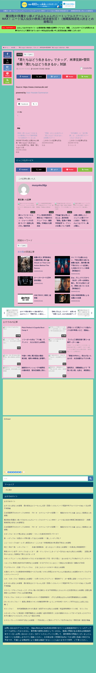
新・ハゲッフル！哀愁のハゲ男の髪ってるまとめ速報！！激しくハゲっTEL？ (32, 538)
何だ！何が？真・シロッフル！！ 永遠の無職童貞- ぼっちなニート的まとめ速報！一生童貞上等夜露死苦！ (45, 547)
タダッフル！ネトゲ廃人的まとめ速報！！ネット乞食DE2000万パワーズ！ (31, 534)
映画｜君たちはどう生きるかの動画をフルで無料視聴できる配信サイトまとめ (27, 135)
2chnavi (7, 419)
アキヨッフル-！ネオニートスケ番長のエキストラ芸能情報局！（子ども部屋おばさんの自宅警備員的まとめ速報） (46, 597)
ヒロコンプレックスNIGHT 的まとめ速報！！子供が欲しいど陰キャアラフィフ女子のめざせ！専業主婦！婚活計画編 (47, 620)
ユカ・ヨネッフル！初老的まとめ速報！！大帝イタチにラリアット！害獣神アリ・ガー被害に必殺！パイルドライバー (47, 579)
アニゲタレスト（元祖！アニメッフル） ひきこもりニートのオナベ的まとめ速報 (34, 567)
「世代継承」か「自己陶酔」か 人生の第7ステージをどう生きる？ (79, 135)
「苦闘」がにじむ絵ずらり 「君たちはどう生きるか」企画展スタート (53, 135)
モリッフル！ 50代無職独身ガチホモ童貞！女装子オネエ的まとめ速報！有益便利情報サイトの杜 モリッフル (46, 608)
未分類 (19, 54)
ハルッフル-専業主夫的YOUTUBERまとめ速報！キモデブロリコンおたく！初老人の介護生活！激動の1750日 (44, 563)
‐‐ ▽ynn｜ (29, 54)
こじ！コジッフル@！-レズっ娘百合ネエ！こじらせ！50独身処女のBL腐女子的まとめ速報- (37, 543)
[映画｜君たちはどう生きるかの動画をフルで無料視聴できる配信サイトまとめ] (29, 142)
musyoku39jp (87, 68)
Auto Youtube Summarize (37, 93)
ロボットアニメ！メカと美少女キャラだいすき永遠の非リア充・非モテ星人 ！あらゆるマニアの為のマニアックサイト (47, 558)
